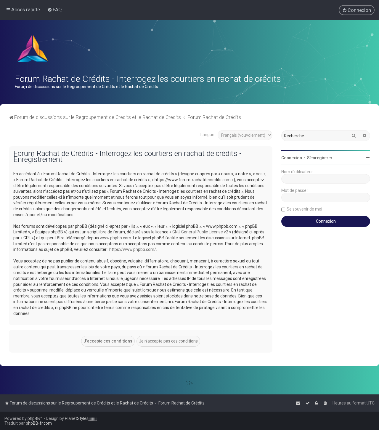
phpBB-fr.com (39, 423)
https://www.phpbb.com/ (132, 249)
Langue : (208, 134)
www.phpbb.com (115, 237)
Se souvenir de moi (304, 209)
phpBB (34, 418)
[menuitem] (54, 9)
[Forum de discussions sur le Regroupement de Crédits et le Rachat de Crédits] (33, 50)
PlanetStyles (77, 418)
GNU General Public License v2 (200, 232)
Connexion (291, 157)
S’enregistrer (320, 157)
